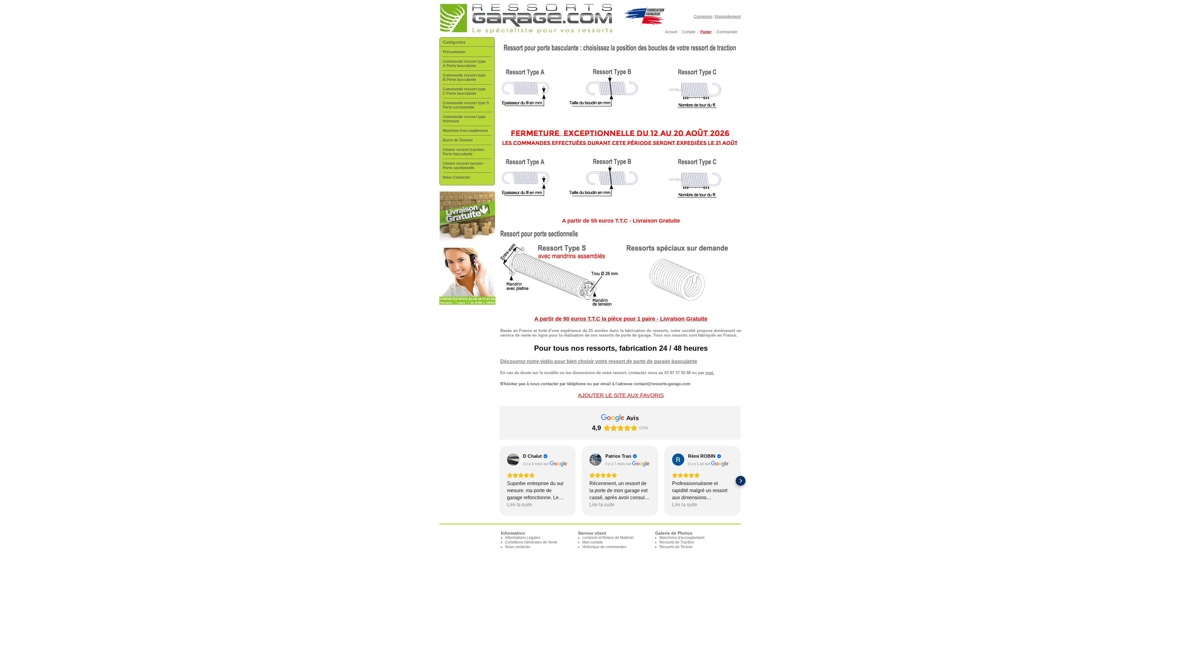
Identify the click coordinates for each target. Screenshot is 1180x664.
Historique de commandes (604, 547)
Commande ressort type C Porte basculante (464, 91)
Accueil (671, 32)
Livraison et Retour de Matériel (608, 538)
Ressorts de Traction (676, 542)
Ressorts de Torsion (676, 547)
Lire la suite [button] (519, 504)
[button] (499, 481)
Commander (727, 32)
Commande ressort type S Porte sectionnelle (466, 105)
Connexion (703, 16)
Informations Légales (522, 538)
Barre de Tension (458, 140)
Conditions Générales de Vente (531, 542)
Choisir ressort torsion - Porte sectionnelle (464, 165)
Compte (688, 32)
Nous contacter (517, 547)
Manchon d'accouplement (465, 130)
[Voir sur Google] (513, 459)
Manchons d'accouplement (681, 538)
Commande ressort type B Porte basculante (464, 77)
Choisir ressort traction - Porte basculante (464, 152)
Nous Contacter (456, 177)
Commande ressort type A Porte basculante (464, 63)
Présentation (454, 52)
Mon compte (592, 542)
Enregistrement (728, 16)
